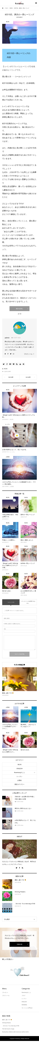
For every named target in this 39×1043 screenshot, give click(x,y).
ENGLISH (19, 768)
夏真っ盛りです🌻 (7, 1019)
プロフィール (28, 354)
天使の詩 (19, 944)
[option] (19, 681)
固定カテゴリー (19, 784)
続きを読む (19, 309)
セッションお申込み (27, 1008)
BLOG (5, 369)
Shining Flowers (6, 1023)
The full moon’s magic (8, 1029)
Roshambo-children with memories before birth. (15, 1032)
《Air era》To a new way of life (10, 1026)
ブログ (23, 995)
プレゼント (5, 992)
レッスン (19, 776)
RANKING (24, 1005)
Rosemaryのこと (19, 772)
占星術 (19, 780)
